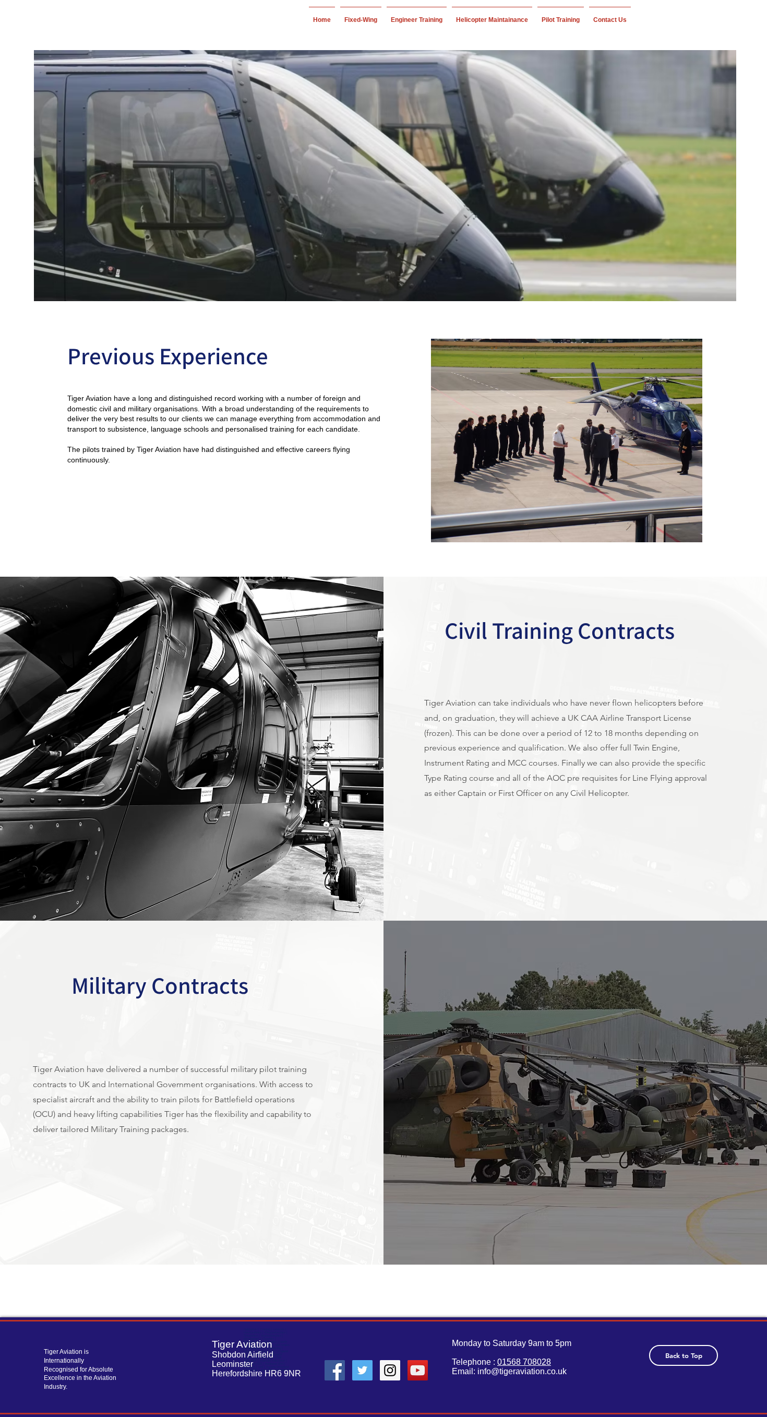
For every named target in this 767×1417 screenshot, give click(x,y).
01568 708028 (524, 1362)
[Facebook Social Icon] (335, 1370)
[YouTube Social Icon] (418, 1370)
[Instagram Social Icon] (390, 1370)
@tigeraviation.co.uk (529, 1371)
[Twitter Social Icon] (362, 1370)
